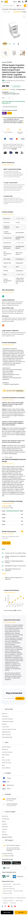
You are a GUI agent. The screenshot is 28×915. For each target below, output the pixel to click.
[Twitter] (12, 906)
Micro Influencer (6, 734)
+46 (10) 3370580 (9, 856)
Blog (3, 765)
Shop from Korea (7, 891)
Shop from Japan (7, 886)
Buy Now (14, 148)
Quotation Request (7, 719)
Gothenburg (5, 819)
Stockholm (5, 816)
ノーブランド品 (6, 12)
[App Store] (6, 863)
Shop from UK (16, 884)
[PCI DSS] (5, 876)
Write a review (6, 543)
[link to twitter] (18, 44)
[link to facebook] (14, 44)
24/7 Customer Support (13, 845)
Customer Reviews (7, 752)
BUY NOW (21, 912)
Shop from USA (7, 884)
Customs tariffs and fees (9, 729)
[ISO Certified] (17, 876)
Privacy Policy (19, 900)
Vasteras (4, 829)
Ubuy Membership (7, 737)
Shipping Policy (6, 732)
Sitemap (4, 724)
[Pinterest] (15, 906)
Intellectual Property (8, 721)
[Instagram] (6, 906)
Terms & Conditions (8, 900)
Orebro (4, 832)
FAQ (3, 757)
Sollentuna (5, 826)
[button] (16, 2)
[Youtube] (9, 906)
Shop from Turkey (7, 893)
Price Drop (17, 86)
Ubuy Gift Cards (6, 762)
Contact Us (5, 716)
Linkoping (4, 834)
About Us (4, 713)
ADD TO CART (7, 912)
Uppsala (4, 824)
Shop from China (18, 891)
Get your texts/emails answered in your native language (13, 849)
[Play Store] (16, 863)
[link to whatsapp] (9, 44)
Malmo (4, 821)
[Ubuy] (6, 1)
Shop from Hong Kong (8, 888)
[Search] (25, 5)
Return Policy (5, 755)
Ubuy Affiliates (6, 768)
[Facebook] (3, 906)
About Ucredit (6, 760)
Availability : (5, 92)
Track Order (5, 727)
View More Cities (7, 837)
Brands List (5, 749)
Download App (6, 747)
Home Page (5, 9)
